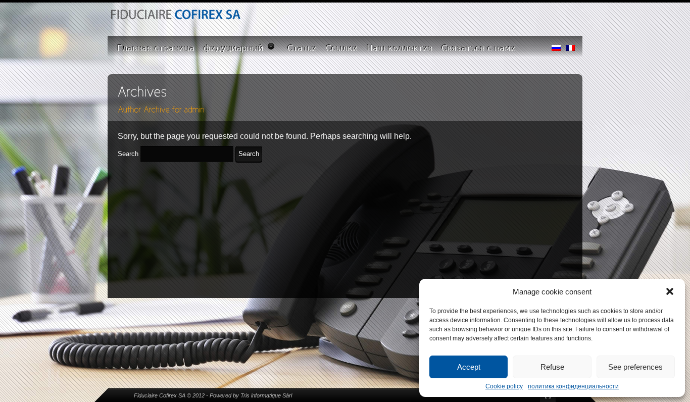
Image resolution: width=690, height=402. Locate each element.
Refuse (552, 367)
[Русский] (556, 46)
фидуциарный (233, 48)
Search (128, 154)
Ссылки (342, 48)
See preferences (635, 367)
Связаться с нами (478, 48)
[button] (670, 291)
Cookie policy (504, 386)
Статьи (302, 48)
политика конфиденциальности (573, 386)
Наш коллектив (399, 48)
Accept (468, 367)
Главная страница (155, 48)
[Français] (570, 46)
